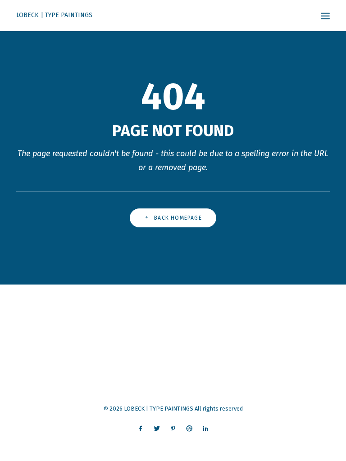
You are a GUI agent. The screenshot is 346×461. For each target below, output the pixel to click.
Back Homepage (178, 218)
